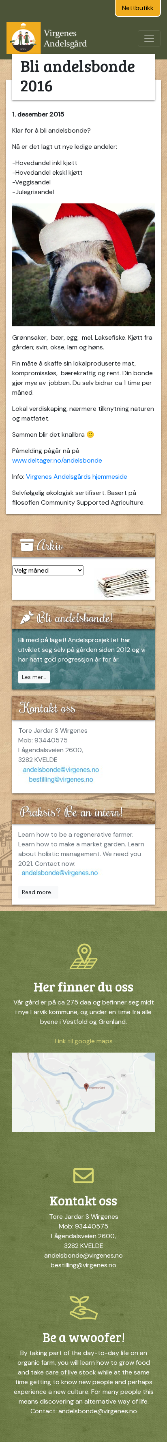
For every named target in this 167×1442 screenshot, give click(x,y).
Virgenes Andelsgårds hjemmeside (76, 476)
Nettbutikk (138, 8)
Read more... (38, 892)
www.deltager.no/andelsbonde (57, 460)
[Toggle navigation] (149, 38)
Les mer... (34, 677)
